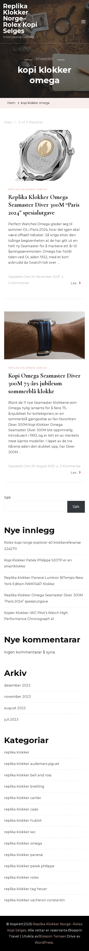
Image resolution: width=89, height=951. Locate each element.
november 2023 (17, 697)
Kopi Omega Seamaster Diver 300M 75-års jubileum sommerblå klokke (44, 383)
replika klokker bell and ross (27, 775)
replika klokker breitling (24, 786)
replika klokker (16, 752)
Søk (7, 497)
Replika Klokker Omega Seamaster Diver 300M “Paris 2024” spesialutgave (43, 204)
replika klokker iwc (20, 832)
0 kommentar (18, 283)
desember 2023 (17, 685)
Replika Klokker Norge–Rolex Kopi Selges (20, 18)
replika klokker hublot (23, 821)
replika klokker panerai (23, 855)
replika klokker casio (21, 809)
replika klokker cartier (22, 798)
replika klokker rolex (21, 877)
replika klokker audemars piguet (31, 764)
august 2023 (15, 708)
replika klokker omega (27, 189)
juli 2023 (11, 719)
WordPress (44, 943)
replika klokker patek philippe (29, 866)
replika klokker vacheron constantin (34, 900)
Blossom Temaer (52, 936)
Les (74, 283)
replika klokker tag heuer (25, 889)
